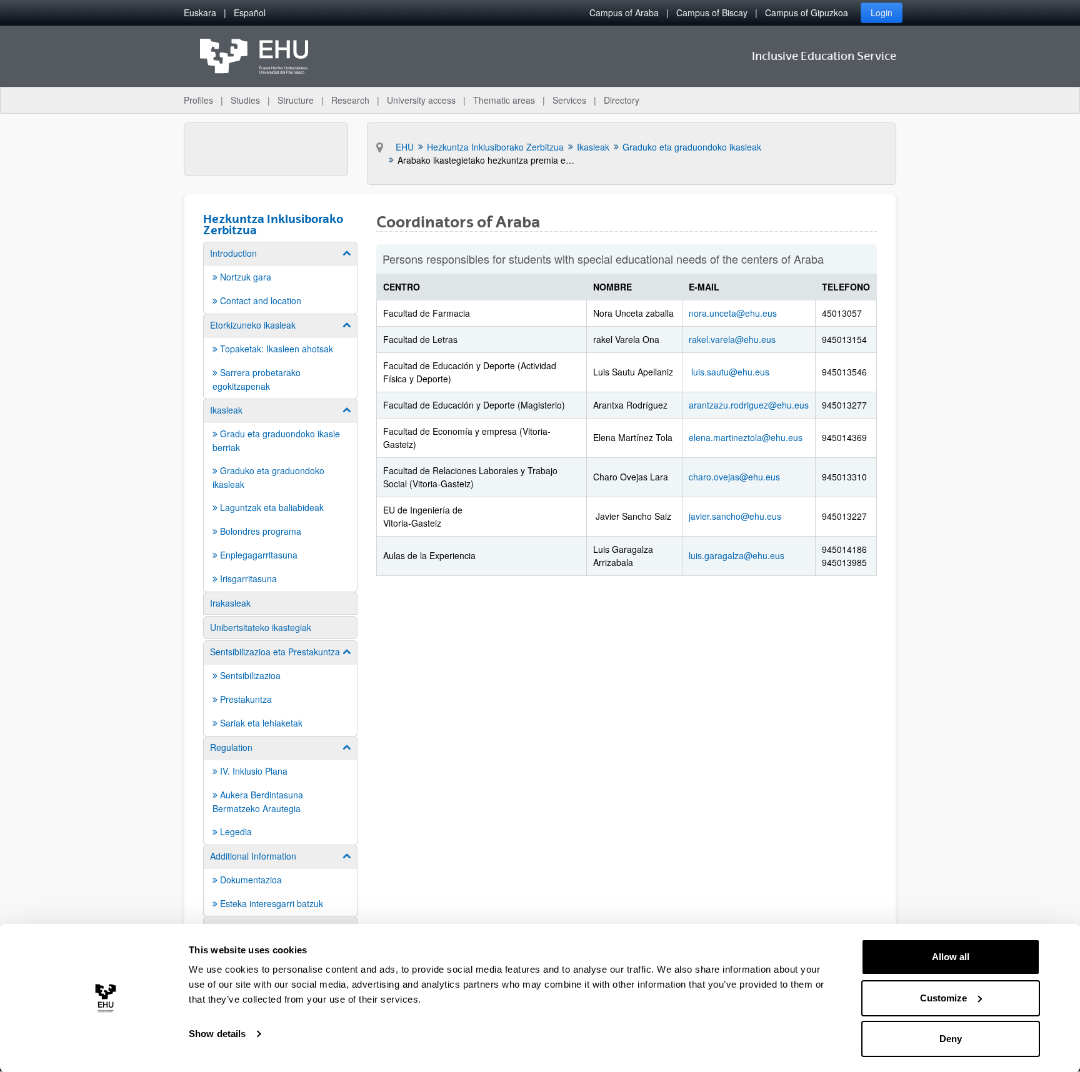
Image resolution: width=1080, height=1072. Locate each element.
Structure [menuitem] (296, 100)
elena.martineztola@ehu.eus (745, 437)
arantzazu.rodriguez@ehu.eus (749, 405)
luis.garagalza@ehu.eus (736, 555)
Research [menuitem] (350, 100)
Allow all (950, 956)
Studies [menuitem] (245, 100)
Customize (943, 998)
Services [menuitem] (569, 100)
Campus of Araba (624, 12)
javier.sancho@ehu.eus (735, 516)
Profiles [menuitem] (198, 100)
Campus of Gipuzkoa (806, 12)
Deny (950, 1038)
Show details (217, 1033)
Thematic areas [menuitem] (504, 100)
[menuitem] (200, 13)
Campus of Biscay (712, 12)
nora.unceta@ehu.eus (733, 313)
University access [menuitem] (421, 100)
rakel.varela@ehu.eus (732, 339)
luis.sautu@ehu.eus (730, 371)
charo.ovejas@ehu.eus (734, 476)
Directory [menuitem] (621, 100)
